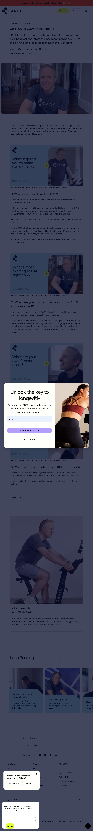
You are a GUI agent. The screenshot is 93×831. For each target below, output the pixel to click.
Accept (10, 826)
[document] (46, 415)
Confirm (28, 783)
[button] (85, 386)
